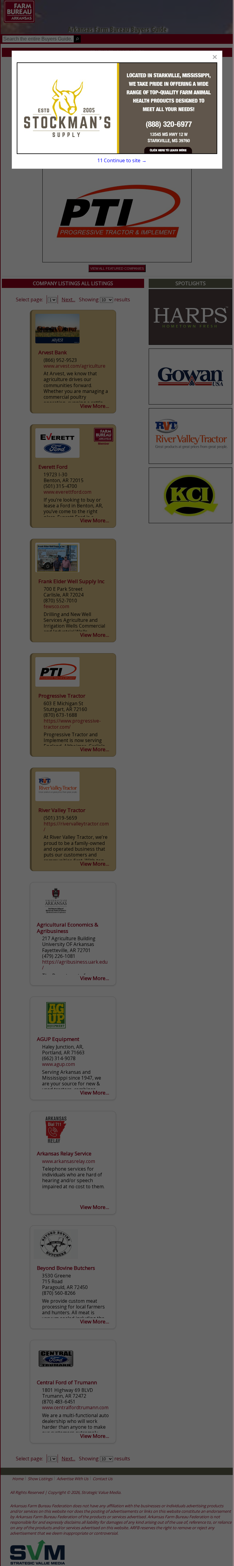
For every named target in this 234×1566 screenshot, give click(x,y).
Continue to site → (122, 160)
